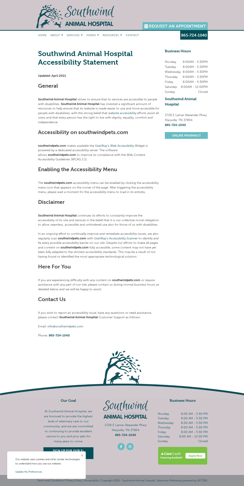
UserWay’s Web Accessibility (114, 145)
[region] (46, 465)
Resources (111, 35)
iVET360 (202, 480)
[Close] (82, 454)
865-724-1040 (59, 335)
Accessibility (91, 480)
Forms (91, 35)
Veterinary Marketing (169, 480)
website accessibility (122, 113)
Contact (132, 35)
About (55, 35)
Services (73, 35)
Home (42, 35)
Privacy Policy (74, 480)
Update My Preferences (28, 471)
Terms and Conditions (50, 480)
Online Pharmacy (186, 135)
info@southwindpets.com (65, 326)
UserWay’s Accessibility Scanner (116, 238)
